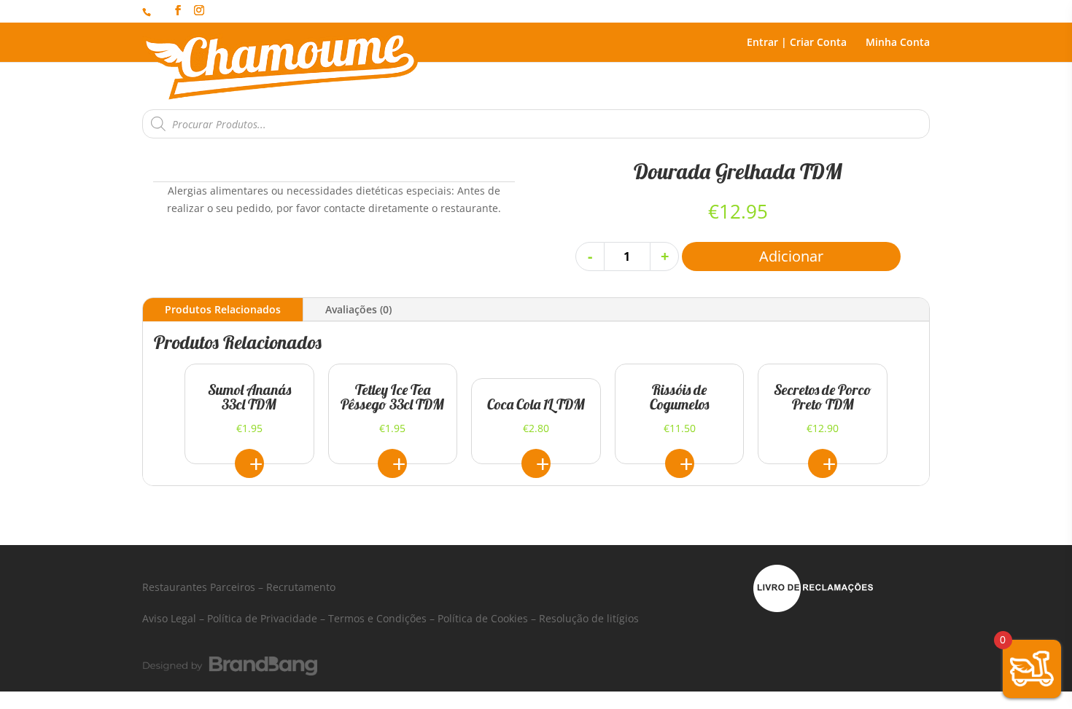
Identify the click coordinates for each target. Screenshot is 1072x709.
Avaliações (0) (358, 309)
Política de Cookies (483, 618)
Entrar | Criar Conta (797, 43)
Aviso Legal (169, 618)
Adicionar (791, 256)
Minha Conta (898, 43)
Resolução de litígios (589, 618)
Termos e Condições (377, 618)
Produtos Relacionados (223, 309)
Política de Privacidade (262, 618)
